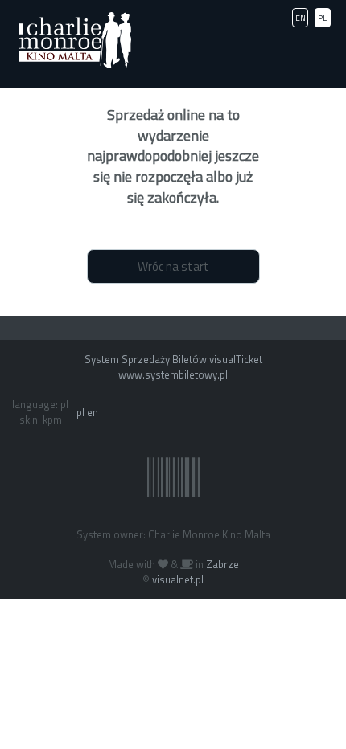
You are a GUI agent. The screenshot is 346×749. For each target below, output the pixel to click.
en (92, 412)
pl (80, 412)
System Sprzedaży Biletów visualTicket (173, 359)
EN (300, 18)
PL (322, 18)
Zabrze (222, 564)
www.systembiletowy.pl (173, 374)
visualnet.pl (178, 579)
